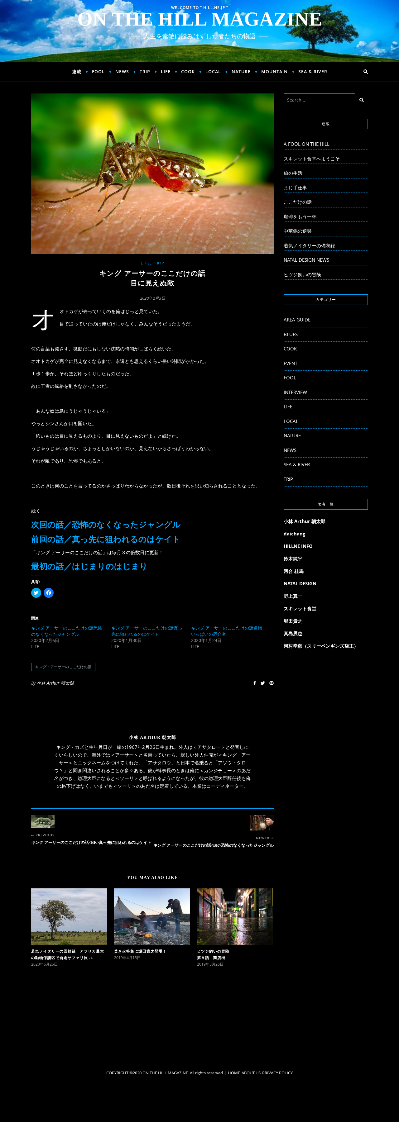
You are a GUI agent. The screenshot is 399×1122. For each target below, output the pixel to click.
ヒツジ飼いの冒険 (302, 274)
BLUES (291, 334)
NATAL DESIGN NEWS (306, 260)
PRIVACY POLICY (277, 1073)
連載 (76, 71)
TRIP (145, 71)
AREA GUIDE (297, 319)
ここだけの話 (298, 202)
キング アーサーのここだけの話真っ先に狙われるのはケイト (146, 631)
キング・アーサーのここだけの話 (63, 666)
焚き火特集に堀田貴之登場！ (140, 951)
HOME (234, 1073)
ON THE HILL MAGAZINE (199, 19)
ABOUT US (251, 1073)
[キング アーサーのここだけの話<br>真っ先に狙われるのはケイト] (43, 821)
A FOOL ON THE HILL (306, 144)
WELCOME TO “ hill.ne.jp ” (199, 7)
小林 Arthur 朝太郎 (55, 683)
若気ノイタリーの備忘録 (309, 245)
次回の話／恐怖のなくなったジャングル (106, 524)
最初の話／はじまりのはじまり (89, 566)
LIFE (166, 71)
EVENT (290, 363)
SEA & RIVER (312, 71)
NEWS (122, 71)
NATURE (241, 71)
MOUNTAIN (274, 71)
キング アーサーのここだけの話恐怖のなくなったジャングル (66, 631)
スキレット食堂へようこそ (312, 158)
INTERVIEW (295, 392)
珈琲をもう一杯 (300, 216)
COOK (188, 71)
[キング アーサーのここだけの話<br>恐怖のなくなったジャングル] (262, 822)
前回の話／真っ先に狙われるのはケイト (105, 539)
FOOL (98, 71)
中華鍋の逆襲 (298, 231)
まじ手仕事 (295, 187)
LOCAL (213, 71)
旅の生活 (293, 173)
